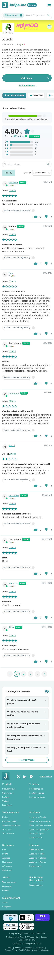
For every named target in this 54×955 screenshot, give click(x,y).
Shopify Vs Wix (35, 837)
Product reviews (8, 789)
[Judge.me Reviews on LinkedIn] (24, 776)
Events (5, 854)
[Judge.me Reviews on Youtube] (31, 776)
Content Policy (11, 950)
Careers (5, 890)
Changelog (7, 870)
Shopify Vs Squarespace (39, 829)
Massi (12, 445)
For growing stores (37, 797)
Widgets (5, 801)
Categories (6, 906)
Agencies (6, 858)
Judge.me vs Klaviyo (37, 862)
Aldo (11, 627)
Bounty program (36, 885)
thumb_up (36, 216)
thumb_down (46, 216)
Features (5, 797)
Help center (7, 862)
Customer (14, 393)
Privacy (18, 947)
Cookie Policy (24, 950)
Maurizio (13, 583)
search (48, 15)
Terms (9, 947)
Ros (11, 273)
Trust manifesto (8, 833)
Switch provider (35, 866)
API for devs (7, 866)
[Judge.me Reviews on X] (18, 776)
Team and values (9, 882)
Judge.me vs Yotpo (36, 854)
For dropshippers (36, 789)
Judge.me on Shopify (37, 817)
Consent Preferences (40, 950)
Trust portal (7, 829)
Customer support (9, 821)
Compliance (39, 947)
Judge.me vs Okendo (37, 858)
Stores (4, 902)
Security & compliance (11, 825)
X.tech (7, 39)
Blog (4, 850)
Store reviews (8, 793)
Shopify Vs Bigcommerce (39, 821)
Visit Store (26, 78)
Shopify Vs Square (36, 833)
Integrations (7, 805)
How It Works (27, 760)
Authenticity (28, 947)
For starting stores (36, 793)
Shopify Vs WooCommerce (40, 825)
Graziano (13, 182)
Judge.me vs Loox (36, 850)
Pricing (5, 817)
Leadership (6, 886)
